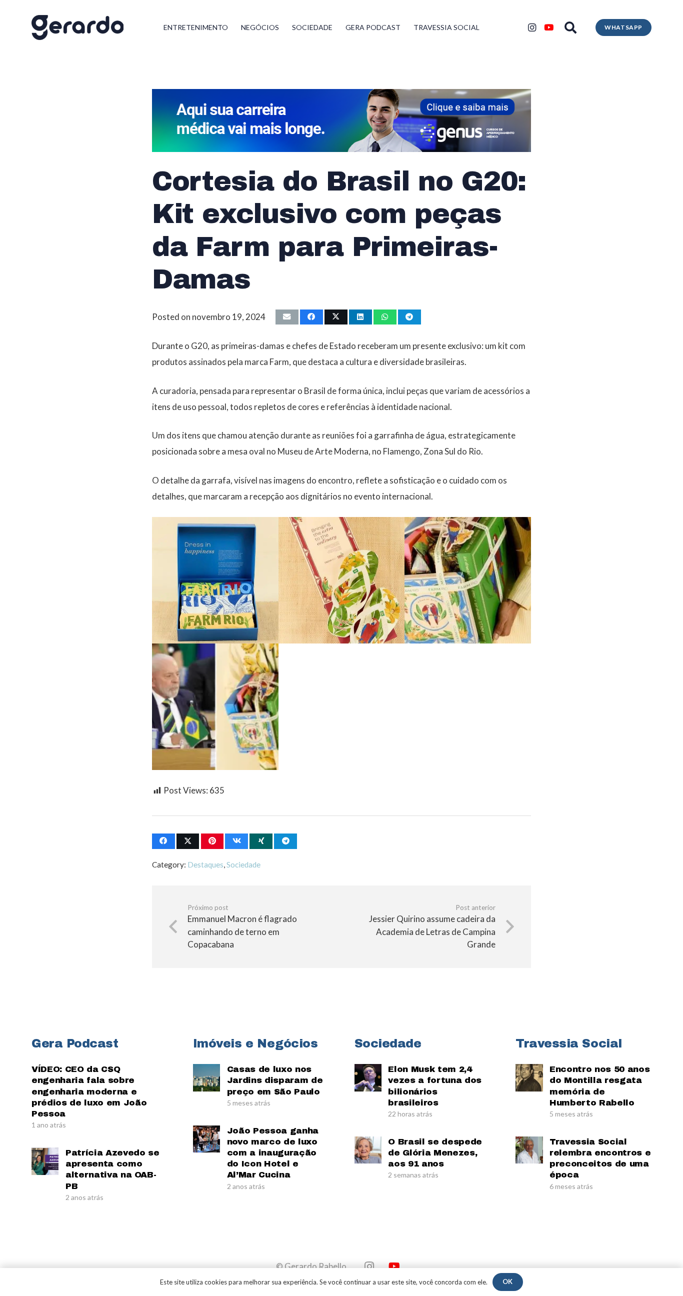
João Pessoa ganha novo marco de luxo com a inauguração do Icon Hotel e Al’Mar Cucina (272, 1153)
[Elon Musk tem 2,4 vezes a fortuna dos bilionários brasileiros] (368, 1077)
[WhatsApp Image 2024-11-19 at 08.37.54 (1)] (215, 580)
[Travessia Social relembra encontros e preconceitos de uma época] (529, 1150)
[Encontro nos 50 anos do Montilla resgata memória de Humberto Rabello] (529, 1077)
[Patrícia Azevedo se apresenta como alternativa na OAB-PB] (45, 1161)
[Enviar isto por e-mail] (287, 317)
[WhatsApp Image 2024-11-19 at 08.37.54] (341, 580)
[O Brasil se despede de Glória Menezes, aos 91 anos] (368, 1150)
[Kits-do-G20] (215, 707)
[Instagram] (532, 27)
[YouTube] (549, 27)
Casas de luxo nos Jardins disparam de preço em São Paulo (275, 1080)
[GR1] (78, 27)
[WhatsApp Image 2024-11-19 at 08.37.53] (467, 580)
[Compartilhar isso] (311, 317)
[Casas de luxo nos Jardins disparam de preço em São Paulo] (206, 1077)
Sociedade (243, 864)
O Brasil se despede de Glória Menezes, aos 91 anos (435, 1152)
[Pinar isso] (212, 841)
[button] (571, 27)
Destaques (206, 864)
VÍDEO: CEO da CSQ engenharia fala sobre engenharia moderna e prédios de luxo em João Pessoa (89, 1091)
